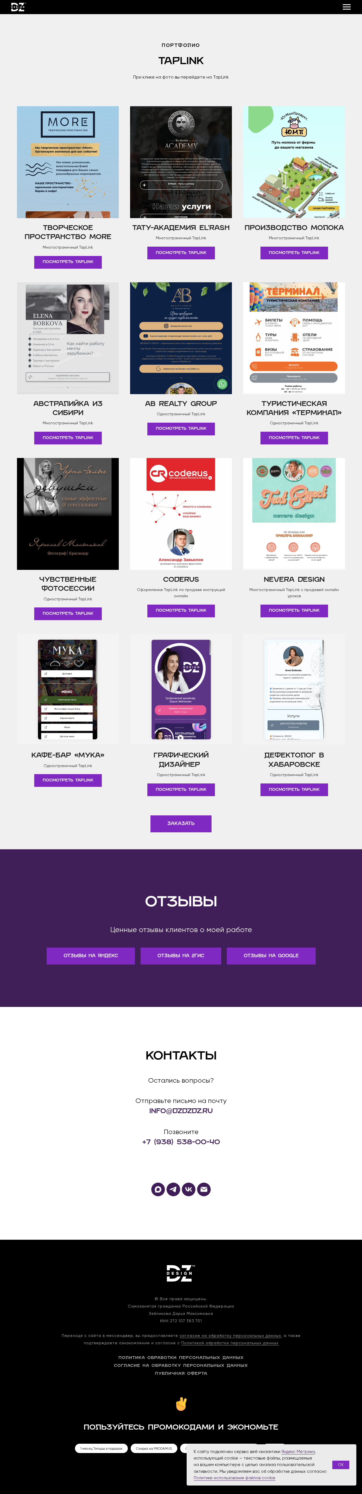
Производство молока (294, 228)
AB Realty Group (181, 404)
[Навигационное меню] (347, 7)
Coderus (181, 580)
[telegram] (173, 1194)
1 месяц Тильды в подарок (101, 1448)
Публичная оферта (181, 1374)
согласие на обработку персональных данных (230, 1335)
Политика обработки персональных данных (181, 1358)
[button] (181, 823)
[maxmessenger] (158, 1194)
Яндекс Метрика (298, 1451)
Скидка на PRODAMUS (154, 1448)
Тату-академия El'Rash (181, 228)
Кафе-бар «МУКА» (67, 755)
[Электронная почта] (204, 1194)
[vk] (188, 1194)
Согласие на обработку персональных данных (181, 1366)
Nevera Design (294, 580)
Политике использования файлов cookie (234, 1477)
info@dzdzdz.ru (181, 1111)
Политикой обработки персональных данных (230, 1343)
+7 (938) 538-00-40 (181, 1142)
